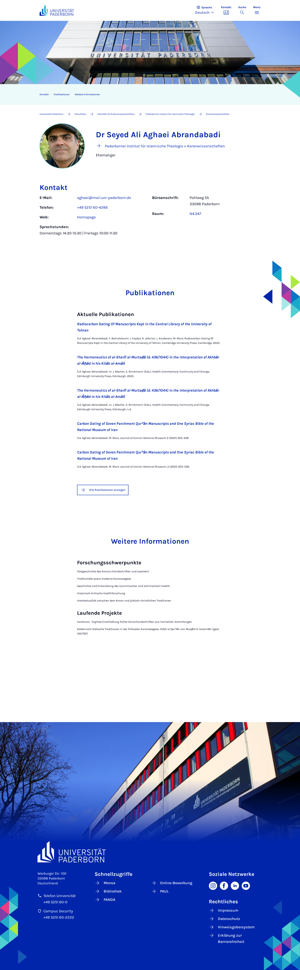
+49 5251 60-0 (55, 902)
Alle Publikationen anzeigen (107, 490)
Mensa (109, 883)
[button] (206, 10)
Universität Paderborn (51, 114)
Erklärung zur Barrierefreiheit (231, 938)
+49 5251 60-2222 (58, 917)
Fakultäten (80, 114)
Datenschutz (229, 918)
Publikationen (62, 94)
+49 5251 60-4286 (92, 207)
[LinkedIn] (235, 885)
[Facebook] (224, 885)
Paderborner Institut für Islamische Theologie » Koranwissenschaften (165, 146)
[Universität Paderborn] (150, 851)
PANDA (109, 899)
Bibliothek (113, 891)
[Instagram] (213, 885)
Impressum (228, 910)
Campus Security (58, 911)
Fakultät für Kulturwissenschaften (116, 114)
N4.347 (195, 213)
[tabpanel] (150, 217)
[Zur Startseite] (57, 10)
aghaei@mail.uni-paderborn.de (104, 197)
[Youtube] (246, 885)
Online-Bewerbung (176, 883)
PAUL (164, 891)
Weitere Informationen (87, 94)
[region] (148, 94)
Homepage (86, 217)
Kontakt (44, 94)
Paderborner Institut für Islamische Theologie (170, 114)
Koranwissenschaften (218, 114)
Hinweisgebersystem (236, 927)
